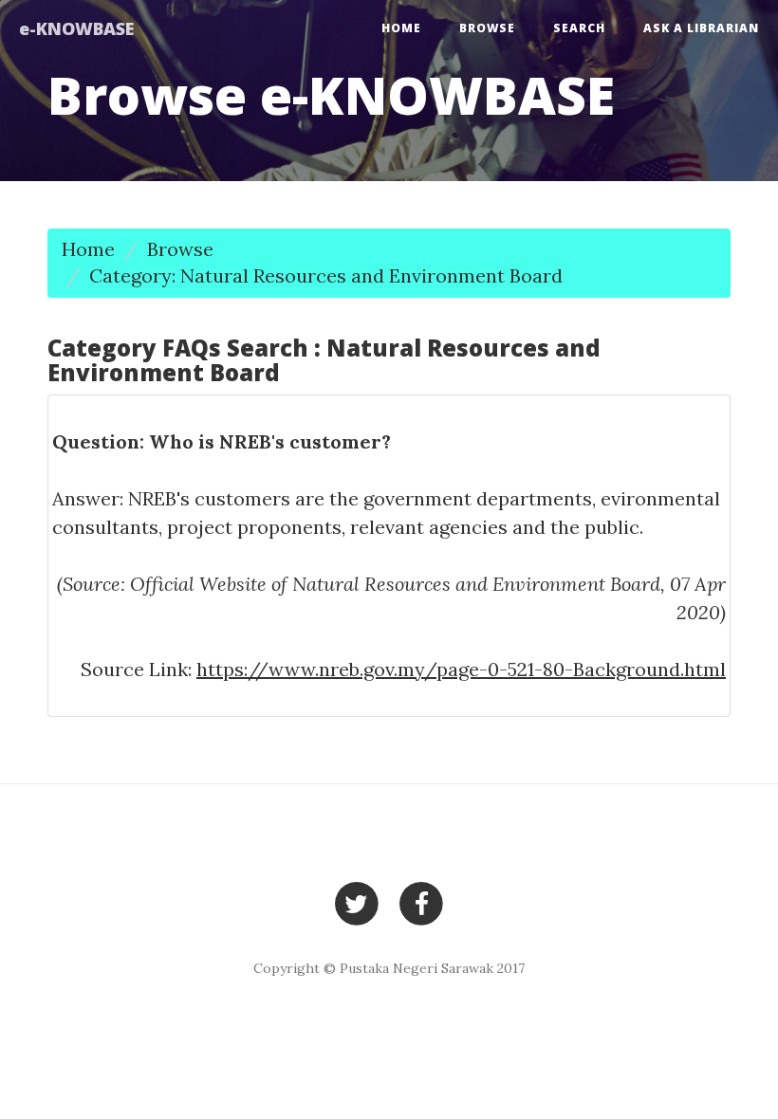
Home (401, 28)
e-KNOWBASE (76, 28)
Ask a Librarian (701, 28)
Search (579, 28)
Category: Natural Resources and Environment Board (326, 275)
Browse (487, 28)
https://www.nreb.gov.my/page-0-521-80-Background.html (461, 669)
